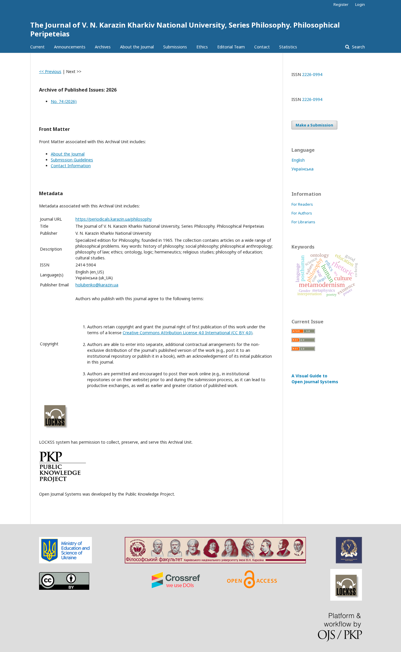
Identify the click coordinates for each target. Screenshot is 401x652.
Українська (303, 169)
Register (340, 4)
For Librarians (303, 221)
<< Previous (50, 71)
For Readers (302, 204)
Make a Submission (314, 125)
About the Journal (137, 47)
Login (360, 4)
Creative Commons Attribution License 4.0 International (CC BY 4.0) (187, 332)
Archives (103, 47)
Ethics (202, 47)
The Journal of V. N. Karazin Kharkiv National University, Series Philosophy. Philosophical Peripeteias (185, 29)
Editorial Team (231, 47)
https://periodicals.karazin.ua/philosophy (113, 219)
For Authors (302, 213)
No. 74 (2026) (64, 101)
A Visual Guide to (315, 378)
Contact (262, 47)
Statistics (288, 47)
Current (37, 47)
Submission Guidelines (72, 160)
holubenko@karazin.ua (96, 285)
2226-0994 (312, 74)
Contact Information (71, 165)
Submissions (175, 47)
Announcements (69, 47)
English (298, 160)
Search (358, 47)
